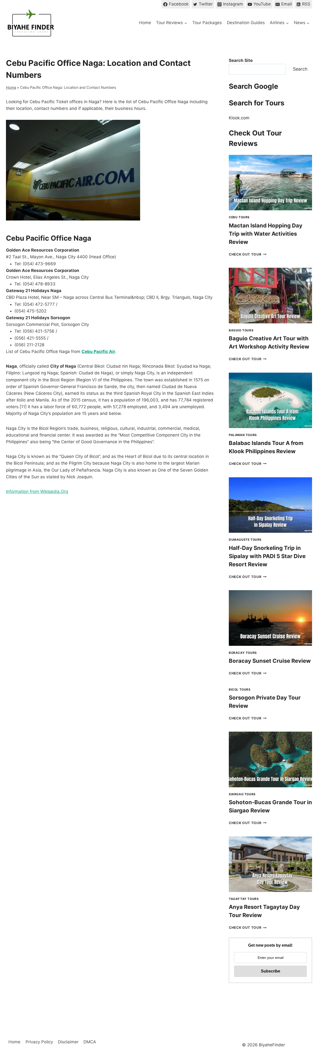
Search (300, 69)
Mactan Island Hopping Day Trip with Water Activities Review (265, 233)
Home (145, 22)
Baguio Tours (241, 330)
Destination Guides (246, 22)
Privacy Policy (39, 1041)
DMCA (89, 1041)
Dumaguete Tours (245, 539)
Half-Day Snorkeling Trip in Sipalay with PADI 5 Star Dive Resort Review (267, 556)
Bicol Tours (240, 689)
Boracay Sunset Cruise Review (270, 661)
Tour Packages (207, 22)
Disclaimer (68, 1041)
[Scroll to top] (305, 1015)
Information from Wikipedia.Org (37, 491)
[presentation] (270, 182)
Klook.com (239, 117)
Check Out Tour (248, 254)
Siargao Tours (242, 794)
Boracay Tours (243, 653)
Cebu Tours (239, 217)
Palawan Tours (243, 435)
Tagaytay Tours (244, 899)
